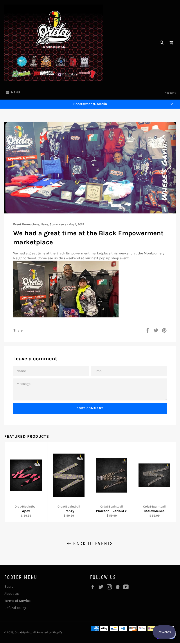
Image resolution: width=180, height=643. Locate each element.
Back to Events (92, 543)
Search (10, 586)
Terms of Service (17, 601)
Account (170, 92)
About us (11, 593)
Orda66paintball (25, 632)
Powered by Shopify (49, 632)
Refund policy (15, 608)
